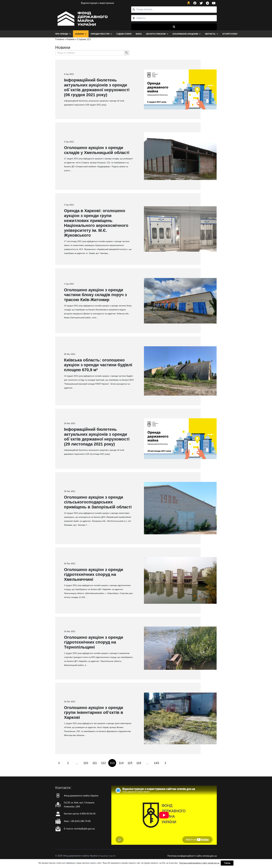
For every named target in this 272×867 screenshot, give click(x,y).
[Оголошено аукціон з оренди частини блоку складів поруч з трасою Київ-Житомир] (180, 300)
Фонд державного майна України (81, 795)
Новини (70, 39)
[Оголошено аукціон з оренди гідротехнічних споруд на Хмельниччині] (180, 580)
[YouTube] (214, 3)
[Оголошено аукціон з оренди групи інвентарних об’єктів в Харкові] (180, 718)
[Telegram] (207, 3)
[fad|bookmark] (189, 3)
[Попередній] (59, 763)
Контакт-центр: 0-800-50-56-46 (79, 813)
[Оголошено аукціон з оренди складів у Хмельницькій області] (180, 156)
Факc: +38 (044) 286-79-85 (77, 821)
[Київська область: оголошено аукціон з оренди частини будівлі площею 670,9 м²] (180, 371)
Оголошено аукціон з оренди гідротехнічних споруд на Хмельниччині (93, 574)
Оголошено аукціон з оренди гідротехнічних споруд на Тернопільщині (93, 642)
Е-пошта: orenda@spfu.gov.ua (79, 828)
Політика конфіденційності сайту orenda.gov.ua (192, 856)
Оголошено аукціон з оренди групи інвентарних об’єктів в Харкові (93, 712)
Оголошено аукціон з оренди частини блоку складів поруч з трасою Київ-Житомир (95, 295)
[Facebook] (195, 3)
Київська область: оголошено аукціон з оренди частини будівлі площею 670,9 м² (98, 365)
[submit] (174, 27)
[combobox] (174, 18)
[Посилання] (81, 18)
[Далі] (165, 763)
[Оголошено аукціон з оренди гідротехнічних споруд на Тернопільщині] (180, 648)
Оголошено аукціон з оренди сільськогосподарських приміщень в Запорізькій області (98, 502)
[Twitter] (201, 3)
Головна (59, 39)
